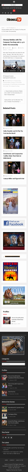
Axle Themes (18, 470)
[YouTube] (11, 13)
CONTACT (12, 460)
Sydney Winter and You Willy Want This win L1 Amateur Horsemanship (13, 100)
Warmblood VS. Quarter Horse (16, 407)
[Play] (5, 71)
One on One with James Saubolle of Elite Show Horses (18, 319)
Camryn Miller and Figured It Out (13, 178)
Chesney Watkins (7, 82)
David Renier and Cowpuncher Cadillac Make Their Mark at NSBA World (13, 156)
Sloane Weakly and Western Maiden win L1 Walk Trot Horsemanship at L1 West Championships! (13, 92)
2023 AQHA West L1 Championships (13, 80)
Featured (11, 49)
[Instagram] (8, 13)
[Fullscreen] (23, 71)
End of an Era (11, 391)
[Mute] (20, 71)
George (13, 82)
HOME (6, 460)
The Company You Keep (14, 86)
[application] (14, 66)
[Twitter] (5, 13)
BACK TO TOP (19, 460)
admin (15, 48)
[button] (14, 66)
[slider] (13, 70)
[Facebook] (3, 13)
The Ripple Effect (12, 414)
